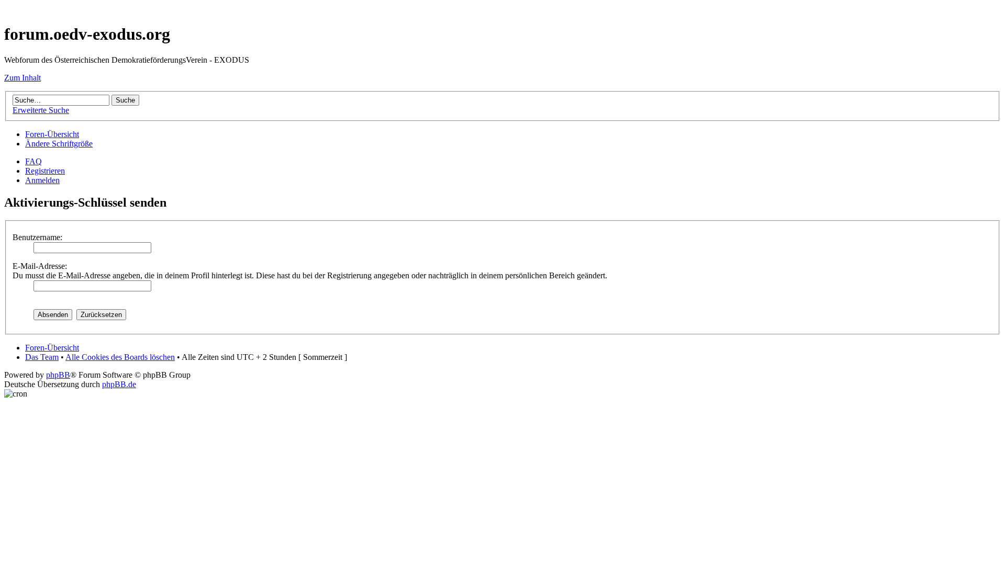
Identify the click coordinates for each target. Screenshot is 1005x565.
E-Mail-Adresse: (40, 266)
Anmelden (42, 180)
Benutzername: (37, 237)
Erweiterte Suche (41, 110)
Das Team (42, 357)
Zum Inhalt (22, 77)
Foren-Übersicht (52, 134)
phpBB (58, 374)
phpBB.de (119, 384)
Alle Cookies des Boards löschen (120, 357)
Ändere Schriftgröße (59, 143)
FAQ (33, 161)
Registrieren (45, 170)
